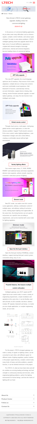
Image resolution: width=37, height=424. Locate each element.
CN (31, 2)
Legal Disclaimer (10, 414)
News (10, 13)
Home (5, 13)
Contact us (28, 414)
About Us (5, 395)
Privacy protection (19, 414)
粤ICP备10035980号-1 (10, 420)
